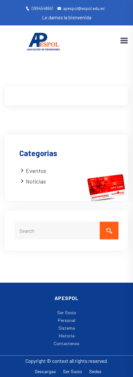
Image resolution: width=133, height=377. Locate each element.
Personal (66, 320)
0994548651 (42, 8)
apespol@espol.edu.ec (84, 8)
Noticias (36, 181)
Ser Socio (66, 312)
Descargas (45, 371)
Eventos (36, 170)
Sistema (66, 328)
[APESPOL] (43, 40)
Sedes (95, 371)
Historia (67, 335)
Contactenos (66, 343)
